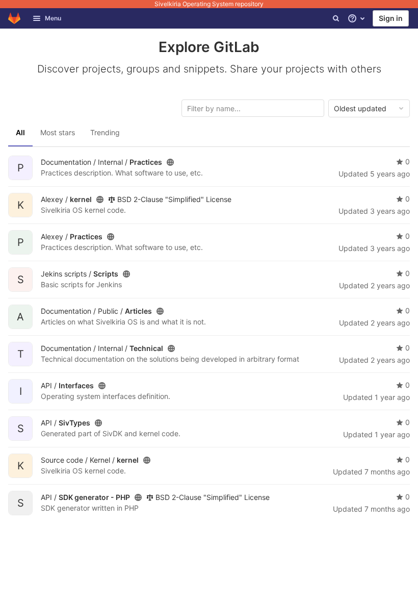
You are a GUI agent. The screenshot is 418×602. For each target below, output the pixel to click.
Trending (105, 132)
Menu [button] (53, 18)
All (20, 132)
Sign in (391, 18)
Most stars (57, 132)
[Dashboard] (14, 18)
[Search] (336, 18)
